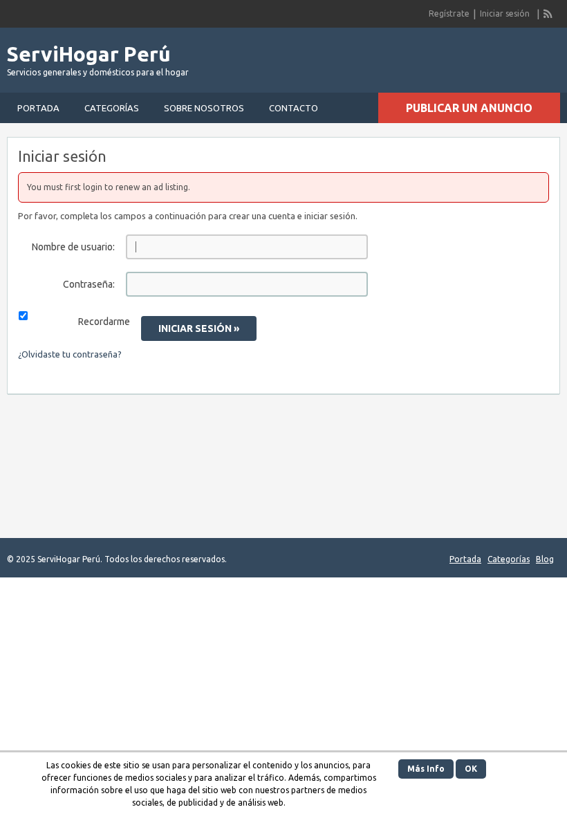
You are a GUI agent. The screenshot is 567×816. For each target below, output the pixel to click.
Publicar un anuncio (469, 108)
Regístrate (449, 13)
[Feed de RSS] (548, 14)
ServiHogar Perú (89, 54)
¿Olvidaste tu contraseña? (70, 354)
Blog (545, 559)
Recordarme (104, 321)
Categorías (111, 108)
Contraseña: (89, 284)
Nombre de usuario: (73, 246)
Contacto (293, 108)
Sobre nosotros (204, 108)
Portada (38, 108)
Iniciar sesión (505, 13)
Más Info (426, 768)
